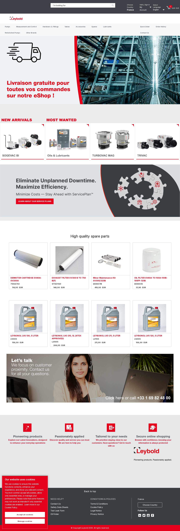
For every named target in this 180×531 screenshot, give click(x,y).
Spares (94, 27)
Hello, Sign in (145, 5)
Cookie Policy (96, 507)
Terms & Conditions (99, 504)
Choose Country (150, 505)
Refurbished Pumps (12, 33)
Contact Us (144, 33)
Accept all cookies (25, 515)
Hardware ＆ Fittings (51, 27)
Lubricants (107, 27)
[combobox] (80, 5)
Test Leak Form (57, 510)
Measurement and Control (26, 27)
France (130, 10)
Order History (161, 27)
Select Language (157, 6)
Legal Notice (96, 510)
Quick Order (145, 27)
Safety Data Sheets (59, 507)
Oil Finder (55, 514)
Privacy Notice (97, 514)
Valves (67, 27)
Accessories (80, 27)
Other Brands (31, 33)
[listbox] (159, 9)
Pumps (7, 27)
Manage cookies (25, 521)
